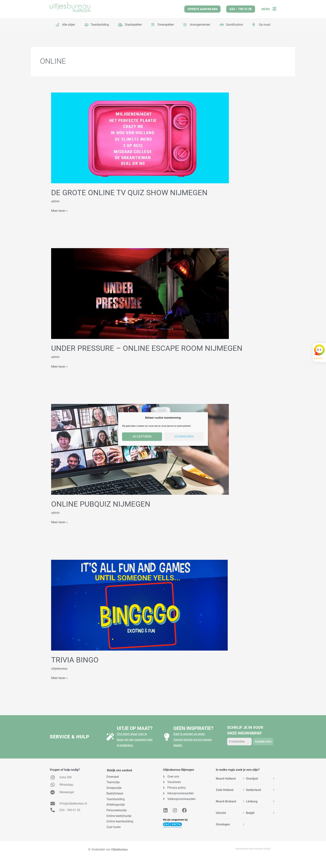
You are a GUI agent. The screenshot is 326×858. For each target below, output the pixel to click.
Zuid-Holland (224, 790)
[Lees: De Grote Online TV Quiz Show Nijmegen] (140, 137)
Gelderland (253, 790)
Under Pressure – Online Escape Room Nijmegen (146, 348)
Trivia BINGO (75, 659)
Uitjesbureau (119, 849)
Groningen (223, 824)
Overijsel (252, 778)
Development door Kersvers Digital (253, 848)
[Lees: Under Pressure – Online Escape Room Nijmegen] (140, 293)
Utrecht (221, 813)
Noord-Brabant (226, 801)
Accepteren (142, 436)
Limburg (251, 801)
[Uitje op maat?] (110, 737)
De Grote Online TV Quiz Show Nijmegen (129, 192)
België (250, 813)
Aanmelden (263, 741)
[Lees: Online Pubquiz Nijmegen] (140, 449)
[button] (273, 9)
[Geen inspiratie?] (167, 737)
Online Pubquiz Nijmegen (100, 504)
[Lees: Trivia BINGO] (139, 605)
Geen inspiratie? (193, 728)
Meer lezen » (59, 210)
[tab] (231, 778)
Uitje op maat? (134, 728)
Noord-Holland (226, 778)
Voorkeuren (184, 436)
